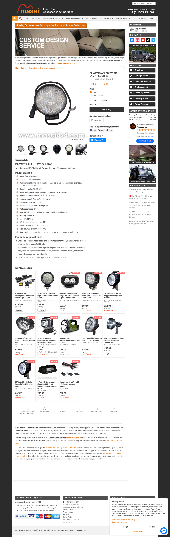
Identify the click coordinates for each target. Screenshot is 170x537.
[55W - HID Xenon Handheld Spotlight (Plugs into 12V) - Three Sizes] (114, 325)
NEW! (27, 18)
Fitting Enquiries (63, 63)
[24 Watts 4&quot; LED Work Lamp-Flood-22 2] (44, 149)
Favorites (79, 411)
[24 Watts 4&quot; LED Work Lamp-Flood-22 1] (32, 149)
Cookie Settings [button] (138, 532)
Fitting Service (141, 76)
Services (107, 18)
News (152, 18)
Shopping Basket (96, 411)
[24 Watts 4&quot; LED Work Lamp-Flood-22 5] (81, 149)
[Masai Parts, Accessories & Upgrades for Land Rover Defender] (85, 16)
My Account (44, 411)
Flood (95, 92)
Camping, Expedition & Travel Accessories (38, 68)
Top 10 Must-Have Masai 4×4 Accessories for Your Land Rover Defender (140, 214)
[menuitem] (119, 68)
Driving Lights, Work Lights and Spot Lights (60, 448)
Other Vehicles (92, 18)
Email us (139, 70)
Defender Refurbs (143, 81)
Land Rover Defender (51, 18)
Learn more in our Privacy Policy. (123, 520)
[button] (70, 42)
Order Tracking (141, 104)
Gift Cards (113, 411)
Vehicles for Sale (140, 18)
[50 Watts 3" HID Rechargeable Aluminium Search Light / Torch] (25, 281)
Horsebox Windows (73, 18)
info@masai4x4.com (72, 504)
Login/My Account (143, 93)
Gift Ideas (36, 18)
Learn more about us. (120, 522)
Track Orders (61, 411)
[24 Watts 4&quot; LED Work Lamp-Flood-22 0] (20, 149)
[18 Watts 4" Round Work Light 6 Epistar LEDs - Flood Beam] (47, 281)
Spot (98, 95)
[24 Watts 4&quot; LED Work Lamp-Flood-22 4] (69, 149)
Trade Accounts (142, 87)
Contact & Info (121, 18)
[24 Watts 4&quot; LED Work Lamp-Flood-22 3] (57, 149)
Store (17, 68)
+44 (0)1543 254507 (141, 12)
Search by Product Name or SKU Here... (27, 412)
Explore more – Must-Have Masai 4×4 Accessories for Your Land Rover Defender (142, 205)
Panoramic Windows (73, 438)
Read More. (74, 63)
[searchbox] (144, 3)
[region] (70, 42)
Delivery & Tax (141, 98)
